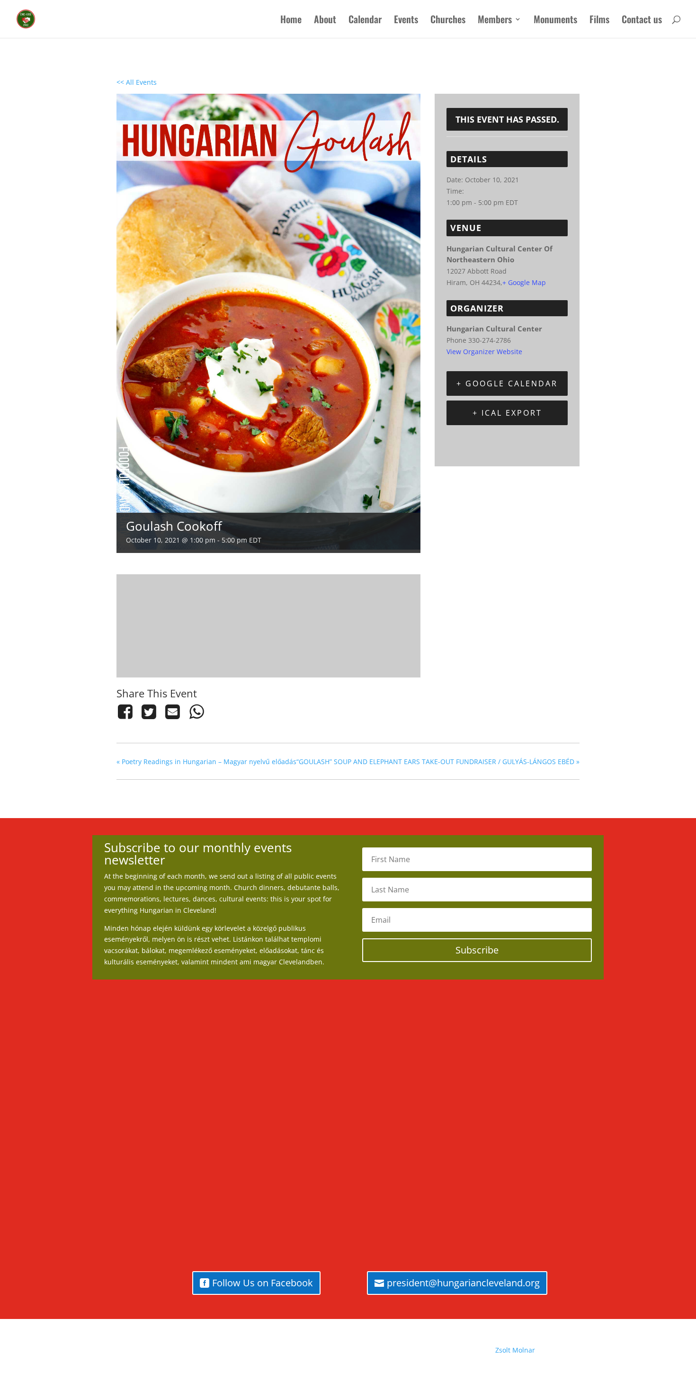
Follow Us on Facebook (262, 1282)
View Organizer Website (484, 351)
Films (599, 21)
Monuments (555, 21)
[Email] (173, 711)
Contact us (642, 21)
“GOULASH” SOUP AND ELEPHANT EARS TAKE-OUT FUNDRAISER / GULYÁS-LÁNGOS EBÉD (438, 761)
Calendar (365, 21)
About (325, 21)
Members (495, 21)
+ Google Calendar (507, 383)
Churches (447, 21)
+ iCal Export (507, 413)
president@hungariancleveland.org (463, 1282)
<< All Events (136, 82)
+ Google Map (524, 282)
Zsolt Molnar (515, 1349)
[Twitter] (149, 711)
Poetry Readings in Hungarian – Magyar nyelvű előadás (206, 761)
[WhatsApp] (196, 711)
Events (406, 21)
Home (291, 21)
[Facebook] (126, 711)
